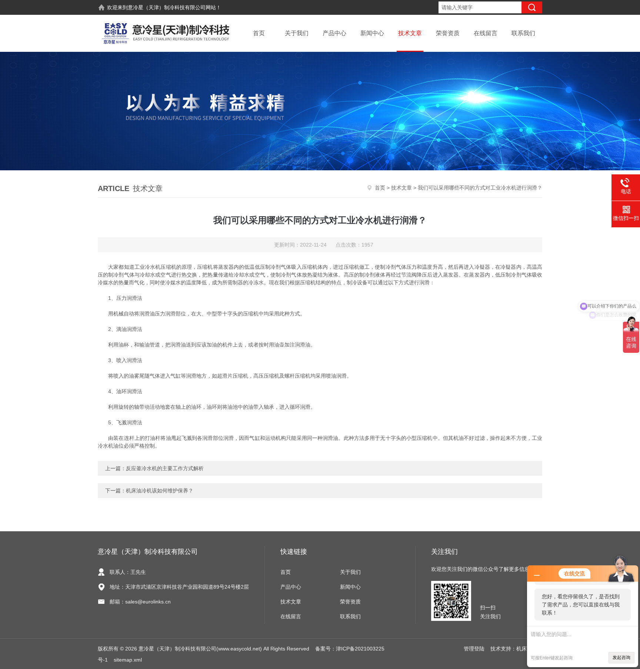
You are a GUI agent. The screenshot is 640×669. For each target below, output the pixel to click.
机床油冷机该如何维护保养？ (159, 491)
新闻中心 (372, 33)
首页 (259, 33)
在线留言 (485, 33)
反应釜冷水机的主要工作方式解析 (165, 468)
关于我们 (297, 33)
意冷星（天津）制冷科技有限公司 (167, 7)
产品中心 (334, 33)
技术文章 (410, 33)
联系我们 (523, 33)
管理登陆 (474, 649)
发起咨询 (621, 657)
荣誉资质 (448, 33)
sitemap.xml (128, 660)
